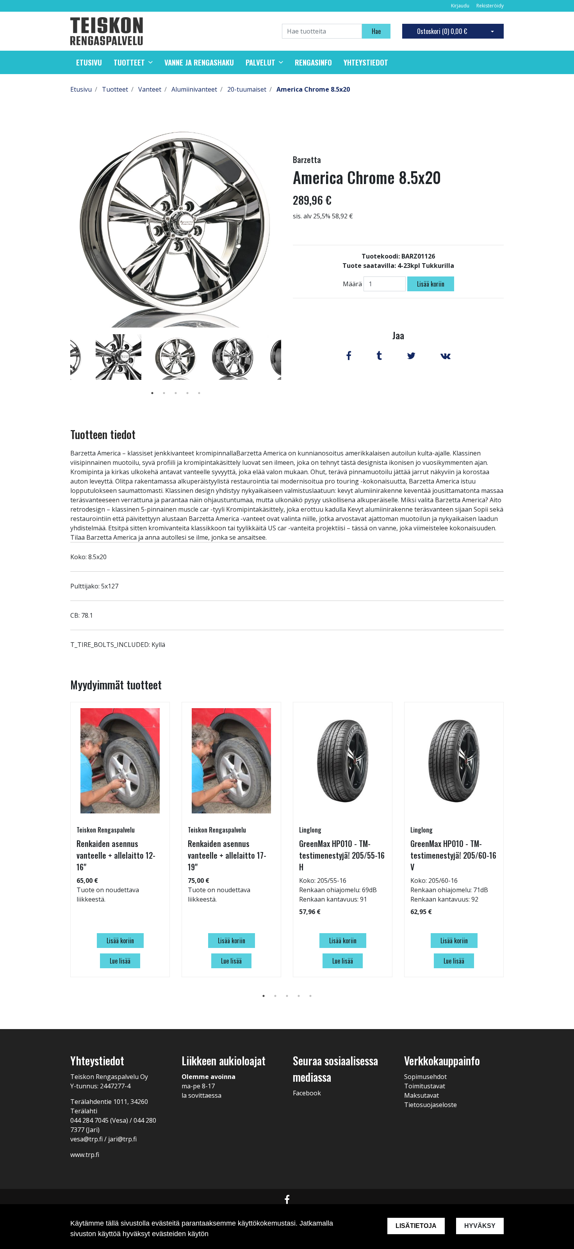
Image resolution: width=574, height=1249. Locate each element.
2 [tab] (164, 393)
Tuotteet (129, 62)
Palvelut (260, 62)
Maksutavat (421, 1095)
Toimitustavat (424, 1086)
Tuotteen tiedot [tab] (102, 434)
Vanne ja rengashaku (199, 62)
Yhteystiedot (366, 62)
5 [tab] (199, 393)
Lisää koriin (430, 284)
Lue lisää (120, 961)
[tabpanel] (176, 356)
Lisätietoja (416, 1225)
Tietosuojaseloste (430, 1104)
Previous (64, 368)
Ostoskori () (442, 31)
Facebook (307, 1093)
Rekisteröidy (490, 5)
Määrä (352, 284)
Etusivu (89, 62)
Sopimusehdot (425, 1076)
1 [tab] (152, 393)
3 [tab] (176, 393)
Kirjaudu (461, 5)
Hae (376, 31)
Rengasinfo (313, 62)
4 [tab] (187, 393)
